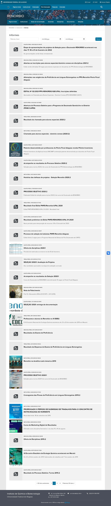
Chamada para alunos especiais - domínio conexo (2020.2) (47, 134)
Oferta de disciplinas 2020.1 (35, 248)
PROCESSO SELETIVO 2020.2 (35, 192)
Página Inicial (17, 7)
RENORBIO (15, 16)
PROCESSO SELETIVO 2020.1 (35, 375)
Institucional (26, 7)
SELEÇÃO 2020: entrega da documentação (40, 305)
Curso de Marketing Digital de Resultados (40, 425)
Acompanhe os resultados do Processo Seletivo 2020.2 (45, 163)
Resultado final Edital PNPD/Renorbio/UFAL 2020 (43, 206)
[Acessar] (101, 11)
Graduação (35, 7)
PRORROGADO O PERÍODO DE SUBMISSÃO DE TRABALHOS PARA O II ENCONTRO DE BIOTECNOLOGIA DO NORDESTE (58, 410)
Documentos (70, 22)
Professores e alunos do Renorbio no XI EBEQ (41, 319)
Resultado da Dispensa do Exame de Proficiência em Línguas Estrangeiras (53, 347)
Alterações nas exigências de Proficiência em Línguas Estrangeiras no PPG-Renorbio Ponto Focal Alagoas (62, 78)
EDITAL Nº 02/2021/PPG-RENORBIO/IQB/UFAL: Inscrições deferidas (50, 91)
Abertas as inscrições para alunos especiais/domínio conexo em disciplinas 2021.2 (56, 63)
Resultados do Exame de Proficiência (38, 333)
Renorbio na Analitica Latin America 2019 (40, 361)
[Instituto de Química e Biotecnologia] (8, 7)
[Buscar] (101, 7)
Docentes (51, 22)
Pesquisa (54, 7)
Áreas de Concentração (38, 22)
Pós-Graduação (45, 7)
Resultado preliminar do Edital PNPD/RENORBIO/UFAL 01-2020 (48, 220)
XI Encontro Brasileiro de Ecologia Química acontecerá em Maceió (49, 453)
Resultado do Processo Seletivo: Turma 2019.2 (42, 473)
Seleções (80, 22)
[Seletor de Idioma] (103, 11)
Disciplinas (60, 22)
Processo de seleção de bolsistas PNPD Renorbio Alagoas (46, 234)
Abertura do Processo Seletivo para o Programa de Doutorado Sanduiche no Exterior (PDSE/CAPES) (57, 107)
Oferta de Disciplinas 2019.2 (35, 439)
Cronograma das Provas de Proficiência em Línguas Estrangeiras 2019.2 (52, 395)
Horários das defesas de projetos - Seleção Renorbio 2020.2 (47, 177)
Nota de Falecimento (32, 290)
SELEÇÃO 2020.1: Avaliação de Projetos (39, 262)
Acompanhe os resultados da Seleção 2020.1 (41, 276)
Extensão (62, 7)
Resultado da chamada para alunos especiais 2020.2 (44, 120)
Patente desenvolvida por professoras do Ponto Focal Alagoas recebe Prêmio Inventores (58, 148)
